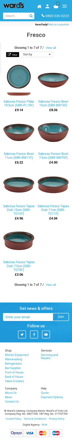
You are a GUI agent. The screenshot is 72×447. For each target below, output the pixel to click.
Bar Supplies (13, 368)
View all (51, 47)
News (8, 397)
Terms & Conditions (35, 418)
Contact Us (12, 401)
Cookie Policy (13, 418)
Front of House (14, 372)
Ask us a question (59, 24)
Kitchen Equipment (17, 354)
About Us (11, 392)
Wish (44, 424)
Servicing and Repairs (49, 356)
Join (61, 317)
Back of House (14, 376)
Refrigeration (13, 363)
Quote (45, 392)
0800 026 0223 (57, 16)
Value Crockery (14, 381)
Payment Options (52, 397)
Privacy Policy (56, 418)
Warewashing (13, 359)
